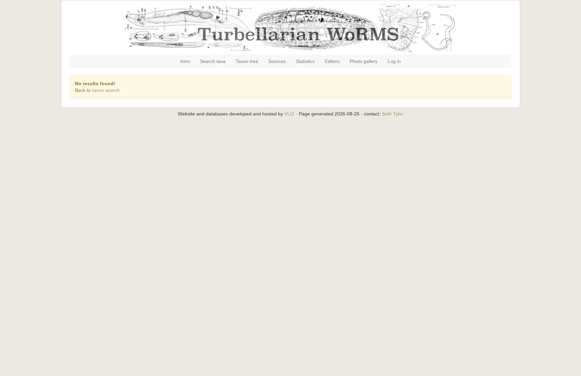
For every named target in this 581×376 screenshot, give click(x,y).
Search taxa (213, 61)
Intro (185, 61)
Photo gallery (364, 61)
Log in (394, 61)
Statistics (305, 61)
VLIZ (289, 113)
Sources (277, 61)
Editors (332, 61)
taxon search (106, 90)
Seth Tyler (392, 113)
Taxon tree (247, 61)
